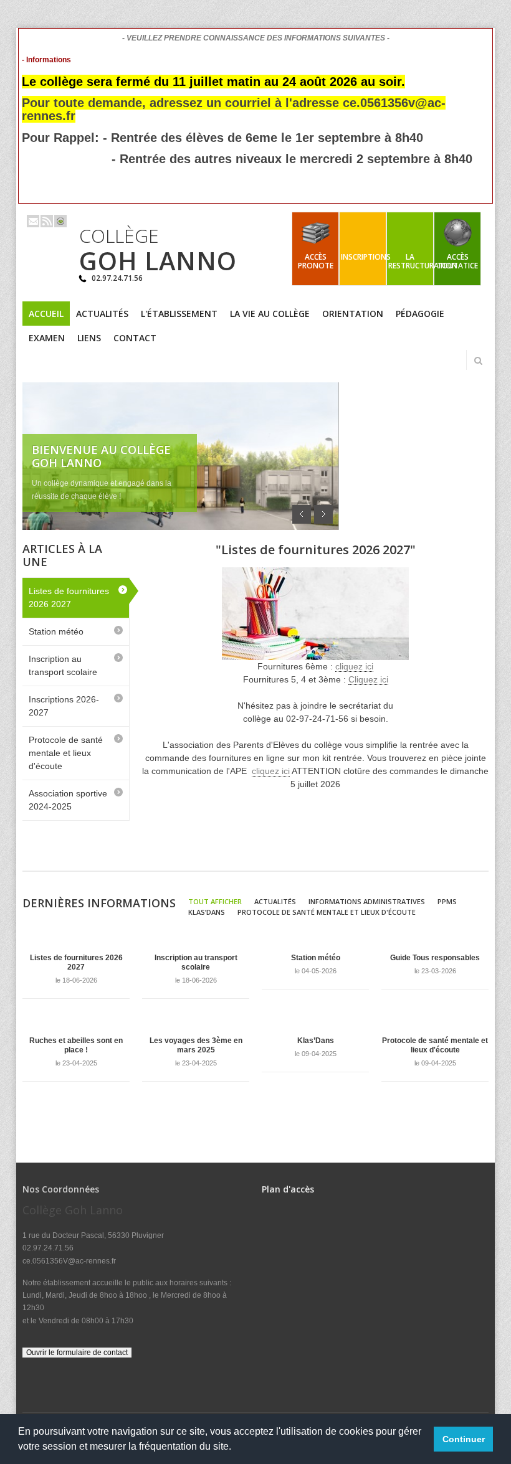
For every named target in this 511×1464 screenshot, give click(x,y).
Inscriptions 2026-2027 (64, 705)
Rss (47, 221)
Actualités (102, 313)
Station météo (56, 631)
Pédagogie (420, 313)
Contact (134, 338)
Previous (301, 514)
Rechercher (478, 360)
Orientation (352, 313)
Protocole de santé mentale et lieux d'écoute (66, 753)
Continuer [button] (463, 1439)
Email (33, 221)
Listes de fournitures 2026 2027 (69, 597)
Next (323, 514)
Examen (47, 338)
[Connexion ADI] (60, 221)
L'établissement (179, 313)
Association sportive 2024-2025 (68, 799)
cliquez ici (354, 666)
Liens (89, 338)
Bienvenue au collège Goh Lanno (101, 456)
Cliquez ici (368, 679)
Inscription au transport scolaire (63, 665)
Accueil (46, 313)
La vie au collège (270, 313)
